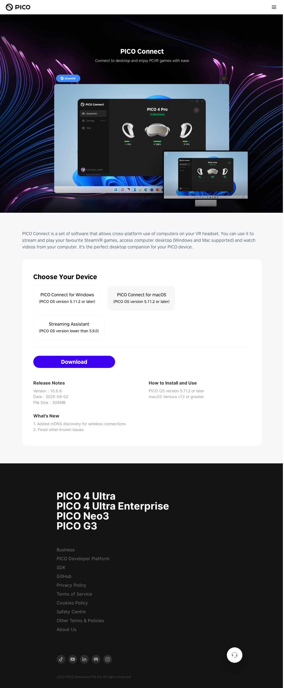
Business (66, 549)
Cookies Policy (72, 603)
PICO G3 (77, 526)
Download (74, 361)
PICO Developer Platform (83, 558)
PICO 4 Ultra (86, 496)
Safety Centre (71, 611)
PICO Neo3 (83, 516)
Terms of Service (74, 594)
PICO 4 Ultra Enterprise (113, 506)
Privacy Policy (71, 585)
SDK (61, 567)
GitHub (64, 576)
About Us (66, 629)
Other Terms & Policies (80, 620)
